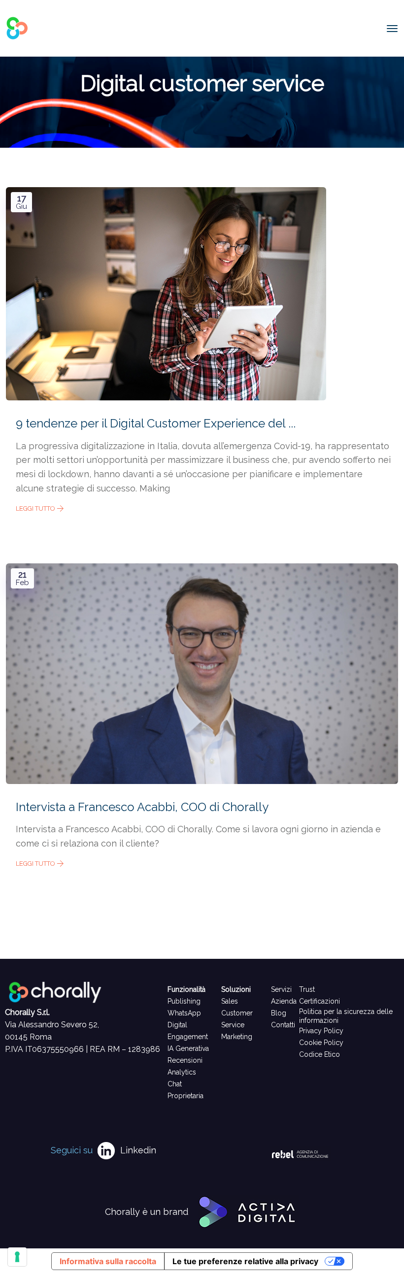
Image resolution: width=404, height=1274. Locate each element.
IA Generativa (188, 1048)
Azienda (284, 1001)
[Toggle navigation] (392, 28)
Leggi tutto (36, 508)
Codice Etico (319, 1054)
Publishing (184, 1001)
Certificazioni (319, 1001)
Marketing (236, 1037)
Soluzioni (236, 989)
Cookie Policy (321, 1042)
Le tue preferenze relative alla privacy (245, 1261)
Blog (278, 1013)
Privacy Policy (321, 1031)
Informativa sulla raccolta (108, 1261)
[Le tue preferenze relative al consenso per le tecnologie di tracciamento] (17, 1256)
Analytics (182, 1072)
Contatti (283, 1025)
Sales (229, 1001)
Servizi (281, 989)
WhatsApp (184, 1013)
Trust (307, 989)
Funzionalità (186, 989)
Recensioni (185, 1060)
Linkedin (138, 1150)
